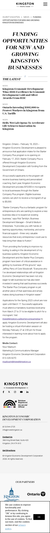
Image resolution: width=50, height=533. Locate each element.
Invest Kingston (11, 17)
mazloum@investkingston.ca (17, 362)
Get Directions (9, 451)
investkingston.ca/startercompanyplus (21, 319)
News (26, 17)
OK (39, 517)
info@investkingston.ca (12, 430)
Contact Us (7, 437)
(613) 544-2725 (9, 427)
